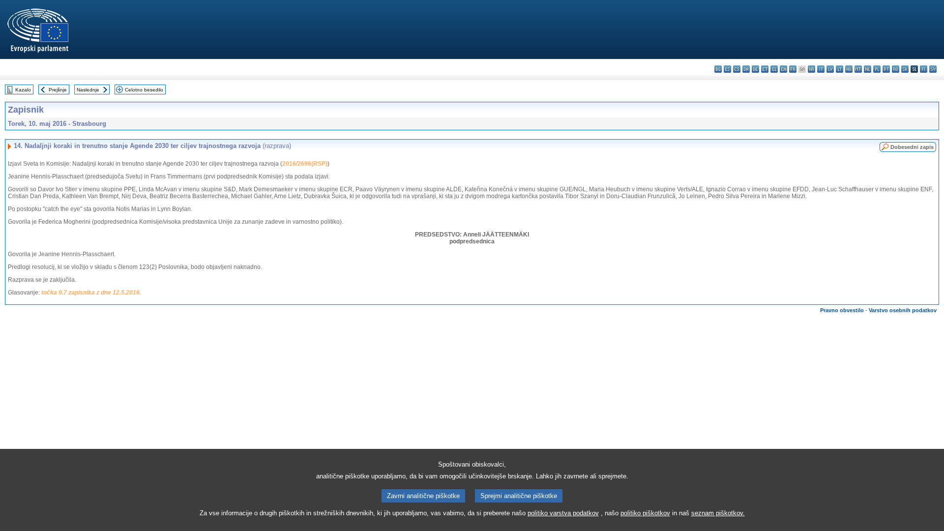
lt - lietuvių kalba (839, 69)
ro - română (895, 69)
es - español (727, 69)
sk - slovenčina (905, 69)
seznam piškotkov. (718, 513)
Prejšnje (58, 89)
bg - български (718, 69)
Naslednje (88, 89)
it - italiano (821, 69)
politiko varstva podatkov (563, 513)
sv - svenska (933, 69)
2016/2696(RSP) (304, 163)
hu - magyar (849, 69)
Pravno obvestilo (842, 310)
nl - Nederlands (867, 69)
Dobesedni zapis (912, 147)
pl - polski (877, 69)
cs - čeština (736, 69)
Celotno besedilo (144, 89)
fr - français (792, 69)
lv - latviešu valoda (830, 69)
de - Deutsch (755, 69)
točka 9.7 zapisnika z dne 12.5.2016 (90, 292)
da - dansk (746, 69)
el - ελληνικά (774, 69)
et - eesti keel (764, 69)
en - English (783, 69)
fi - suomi (923, 69)
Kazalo (23, 89)
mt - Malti (858, 69)
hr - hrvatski (811, 69)
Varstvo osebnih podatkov (903, 310)
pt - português (886, 69)
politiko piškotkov (645, 513)
